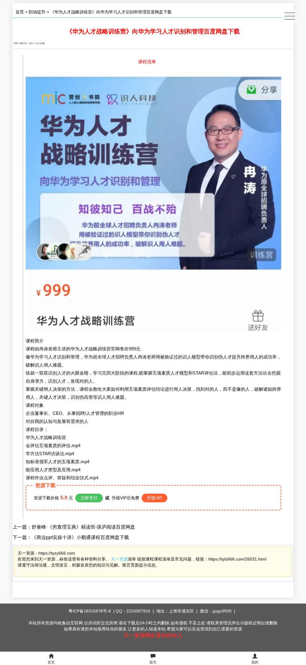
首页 (20, 12)
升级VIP (154, 497)
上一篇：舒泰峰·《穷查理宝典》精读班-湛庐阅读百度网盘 (74, 526)
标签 (63, 559)
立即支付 (89, 497)
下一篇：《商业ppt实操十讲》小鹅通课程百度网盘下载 (71, 537)
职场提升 (37, 12)
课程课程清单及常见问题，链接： (177, 559)
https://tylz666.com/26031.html (237, 559)
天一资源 (119, 559)
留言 (153, 662)
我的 (254, 662)
